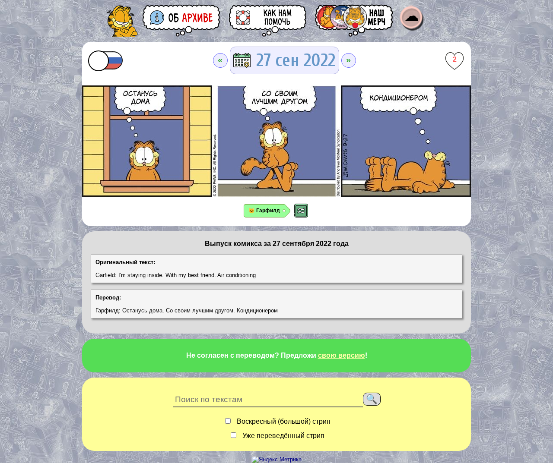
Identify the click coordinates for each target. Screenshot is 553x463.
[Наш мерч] (354, 20)
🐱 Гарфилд (264, 211)
